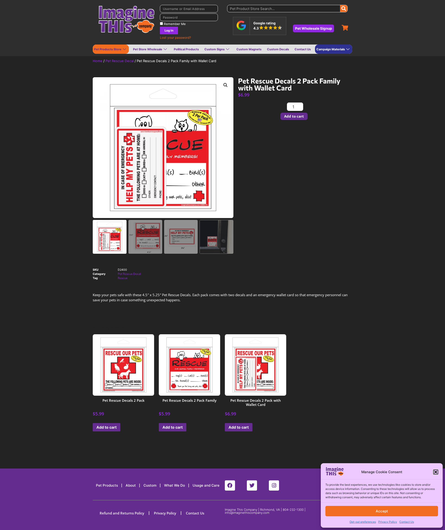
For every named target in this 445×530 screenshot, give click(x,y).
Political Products (186, 49)
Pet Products (107, 485)
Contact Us (406, 522)
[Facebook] (230, 485)
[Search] (343, 8)
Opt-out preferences (363, 522)
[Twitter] (252, 485)
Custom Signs (214, 49)
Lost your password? (175, 37)
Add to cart (294, 116)
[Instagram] (274, 485)
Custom (149, 485)
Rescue (122, 278)
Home (97, 61)
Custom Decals (278, 49)
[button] (435, 472)
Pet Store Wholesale (147, 49)
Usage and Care (206, 485)
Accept (382, 511)
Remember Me (174, 24)
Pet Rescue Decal (119, 61)
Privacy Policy (387, 522)
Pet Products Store (107, 49)
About (131, 485)
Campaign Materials (330, 49)
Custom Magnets (248, 49)
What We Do (174, 485)
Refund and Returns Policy (122, 513)
